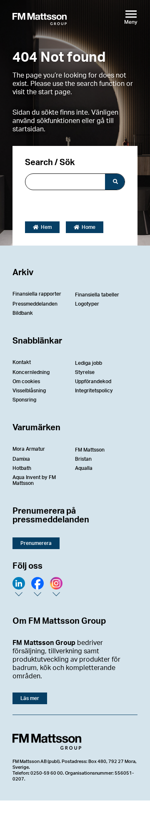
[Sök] (115, 182)
